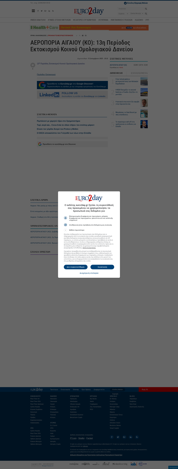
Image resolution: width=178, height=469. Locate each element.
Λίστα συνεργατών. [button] (89, 248)
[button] (89, 230)
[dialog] (89, 234)
